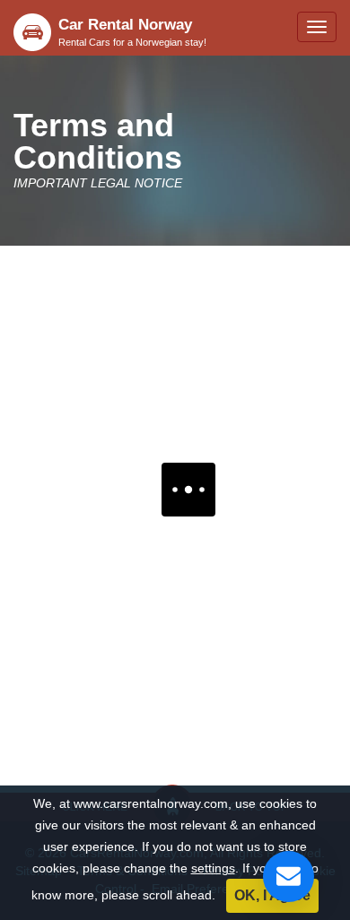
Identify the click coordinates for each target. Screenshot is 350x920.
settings (213, 868)
